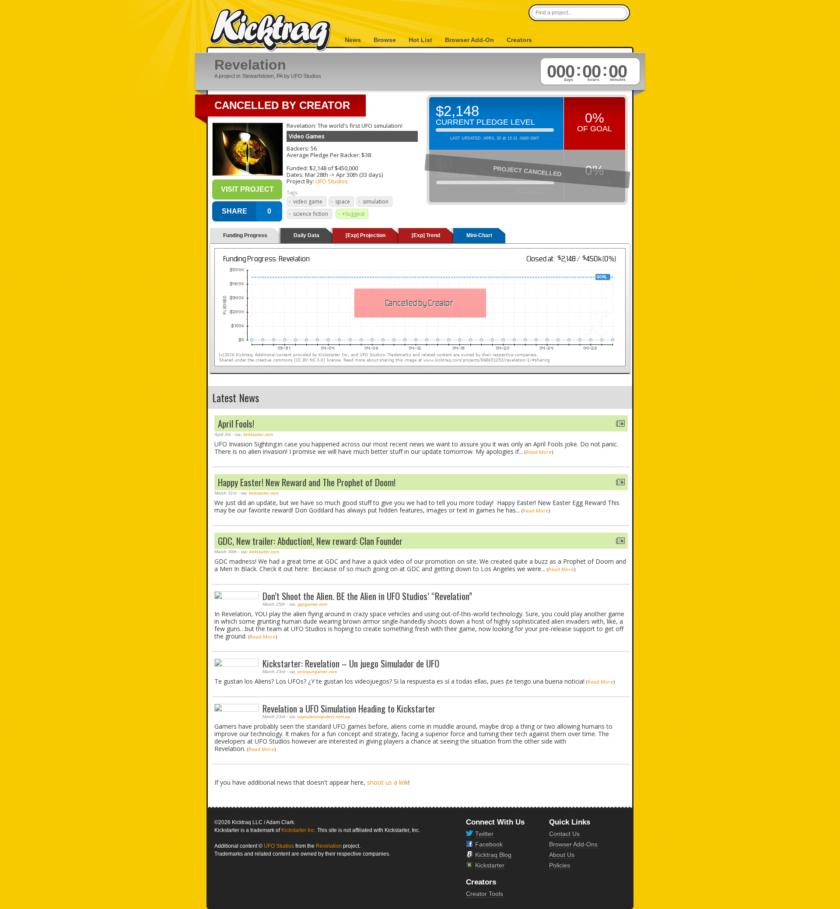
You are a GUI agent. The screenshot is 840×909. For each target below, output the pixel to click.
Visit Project (247, 189)
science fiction (310, 214)
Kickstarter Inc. (298, 830)
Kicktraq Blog (493, 854)
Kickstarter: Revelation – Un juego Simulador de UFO (350, 663)
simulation (375, 201)
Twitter (484, 833)
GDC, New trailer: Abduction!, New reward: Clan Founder (310, 541)
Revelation (329, 846)
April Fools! (236, 423)
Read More (539, 452)
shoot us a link (387, 782)
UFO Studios (331, 181)
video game (307, 201)
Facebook (489, 844)
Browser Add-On (469, 39)
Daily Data (306, 235)
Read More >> (530, 191)
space (342, 201)
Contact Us (564, 833)
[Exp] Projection (365, 235)
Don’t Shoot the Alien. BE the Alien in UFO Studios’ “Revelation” (367, 596)
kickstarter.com (258, 434)
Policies (559, 865)
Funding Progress (245, 235)
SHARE (234, 211)
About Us (561, 854)
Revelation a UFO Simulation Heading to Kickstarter (348, 708)
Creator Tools (484, 893)
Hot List (420, 39)
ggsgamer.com (312, 604)
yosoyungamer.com (317, 671)
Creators (519, 39)
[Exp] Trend (426, 235)
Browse (385, 39)
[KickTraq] (271, 30)
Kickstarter (489, 865)
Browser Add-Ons (573, 844)
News (353, 39)
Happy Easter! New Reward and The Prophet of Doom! (307, 482)
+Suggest (353, 214)
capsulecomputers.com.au (324, 716)
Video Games (307, 136)
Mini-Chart (479, 235)
